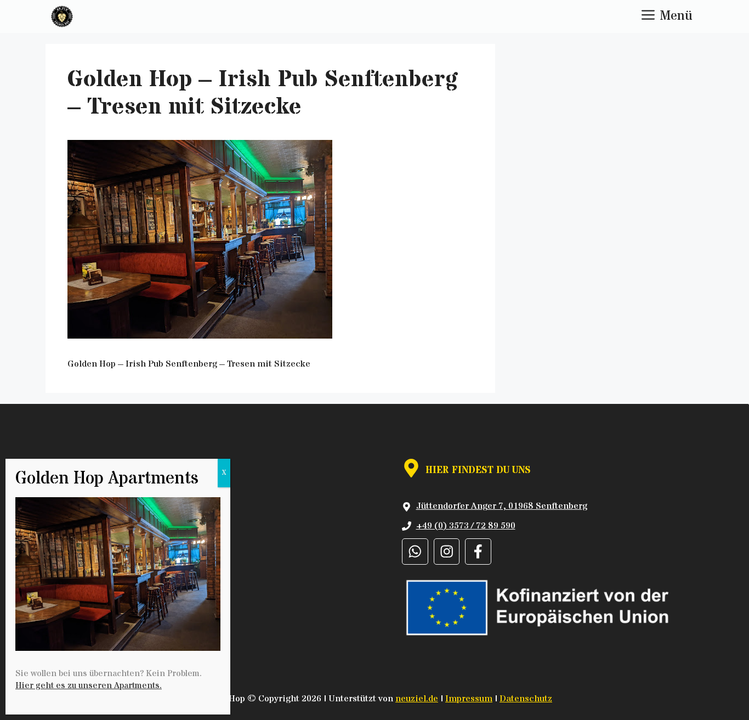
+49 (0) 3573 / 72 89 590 (465, 525)
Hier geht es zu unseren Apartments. (88, 685)
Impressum (468, 698)
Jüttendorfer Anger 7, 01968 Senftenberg (501, 506)
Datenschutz (526, 698)
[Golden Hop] (62, 16)
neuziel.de (416, 698)
